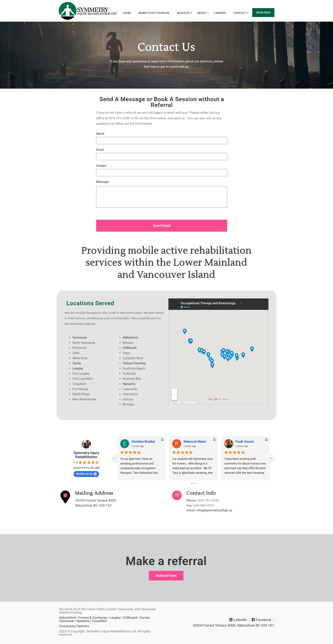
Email (100, 150)
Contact (239, 12)
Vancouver (79, 337)
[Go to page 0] (192, 483)
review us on (84, 473)
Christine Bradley (143, 441)
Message (102, 182)
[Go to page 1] (195, 483)
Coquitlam (99, 621)
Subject (101, 166)
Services (183, 12)
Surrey (76, 363)
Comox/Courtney (134, 363)
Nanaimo (129, 384)
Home (127, 12)
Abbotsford (130, 337)
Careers (220, 12)
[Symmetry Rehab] (89, 11)
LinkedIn (240, 620)
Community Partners (74, 626)
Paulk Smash (244, 441)
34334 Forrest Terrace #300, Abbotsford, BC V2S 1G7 (233, 625)
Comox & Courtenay (92, 617)
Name (100, 134)
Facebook (263, 620)
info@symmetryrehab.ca (214, 510)
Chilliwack (130, 348)
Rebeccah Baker (194, 441)
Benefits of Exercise (154, 12)
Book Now (263, 12)
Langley (77, 368)
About (202, 12)
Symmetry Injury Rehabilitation (86, 455)
